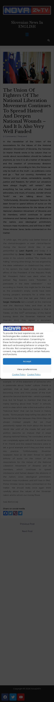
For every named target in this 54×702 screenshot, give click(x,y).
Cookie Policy (19, 374)
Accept (27, 361)
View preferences (27, 369)
